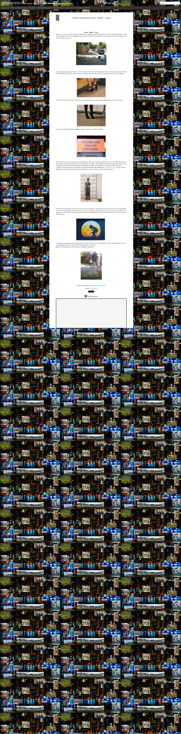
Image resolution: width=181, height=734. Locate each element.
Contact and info (69, 8)
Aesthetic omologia (20, 8)
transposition (93, 288)
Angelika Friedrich (100, 285)
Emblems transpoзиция (44, 8)
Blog (12, 8)
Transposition (32, 8)
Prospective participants (83, 8)
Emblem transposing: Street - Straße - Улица (91, 17)
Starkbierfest (108, 167)
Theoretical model (58, 8)
